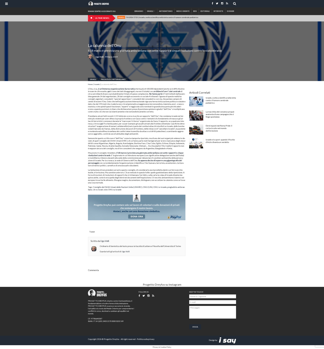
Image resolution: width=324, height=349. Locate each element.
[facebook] (212, 3)
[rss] (227, 3)
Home (90, 84)
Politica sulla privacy (145, 339)
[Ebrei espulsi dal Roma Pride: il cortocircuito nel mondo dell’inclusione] (196, 129)
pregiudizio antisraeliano (113, 79)
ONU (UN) (148, 187)
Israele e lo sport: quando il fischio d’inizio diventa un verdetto (220, 140)
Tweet (92, 231)
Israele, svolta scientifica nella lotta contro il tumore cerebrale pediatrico (221, 100)
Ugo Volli (100, 57)
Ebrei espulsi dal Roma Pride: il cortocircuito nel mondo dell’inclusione (219, 128)
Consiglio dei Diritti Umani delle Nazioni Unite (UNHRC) (117, 187)
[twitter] (217, 3)
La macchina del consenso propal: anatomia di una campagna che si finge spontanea (220, 114)
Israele (93, 79)
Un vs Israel (98, 189)
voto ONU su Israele (112, 189)
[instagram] (222, 3)
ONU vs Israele (160, 187)
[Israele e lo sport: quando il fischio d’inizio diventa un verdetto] (196, 143)
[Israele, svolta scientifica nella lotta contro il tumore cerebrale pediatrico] (196, 102)
